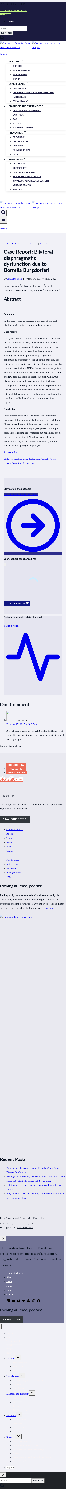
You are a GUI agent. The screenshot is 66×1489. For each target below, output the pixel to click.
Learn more (48, 908)
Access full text (11, 452)
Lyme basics (19, 88)
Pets (15, 154)
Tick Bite (17, 66)
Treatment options (23, 128)
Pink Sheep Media (25, 1228)
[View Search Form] (3, 213)
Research (43, 244)
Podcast (17, 189)
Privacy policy (26, 1218)
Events (9, 846)
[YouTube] (16, 780)
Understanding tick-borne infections (33, 93)
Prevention (19, 137)
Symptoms (18, 115)
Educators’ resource (25, 172)
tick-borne (29, 463)
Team (9, 838)
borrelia (45, 459)
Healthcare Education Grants (26, 1445)
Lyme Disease (12, 1376)
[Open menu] (3, 220)
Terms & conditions (9, 1218)
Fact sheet (11, 868)
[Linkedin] (21, 780)
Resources (19, 164)
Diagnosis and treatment (27, 111)
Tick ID (16, 79)
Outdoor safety (22, 141)
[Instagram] (11, 780)
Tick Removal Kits (13, 10)
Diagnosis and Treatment (17, 1394)
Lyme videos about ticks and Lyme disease (32, 1457)
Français (4, 54)
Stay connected (14, 819)
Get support (19, 168)
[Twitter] (7, 780)
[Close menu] (1, 1326)
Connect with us (14, 829)
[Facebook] (2, 780)
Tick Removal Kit (21, 1363)
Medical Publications (13, 244)
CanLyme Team (14, 278)
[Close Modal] (5, 564)
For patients (19, 97)
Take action (16, 769)
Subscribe (10, 1353)
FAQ (8, 877)
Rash (15, 119)
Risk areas (19, 146)
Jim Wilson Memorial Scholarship (31, 181)
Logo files (39, 1218)
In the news (12, 864)
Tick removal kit (22, 70)
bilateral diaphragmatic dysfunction (22, 459)
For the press (12, 860)
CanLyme (10, 1333)
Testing (17, 123)
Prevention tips (21, 150)
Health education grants (27, 177)
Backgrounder (13, 872)
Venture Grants (22, 185)
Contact (10, 851)
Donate (5, 15)
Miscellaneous (31, 244)
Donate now (16, 765)
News (12, 21)
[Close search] (3, 1474)
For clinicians (20, 101)
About (9, 833)
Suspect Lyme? (19, 1461)
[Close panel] (3, 1238)
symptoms (17, 463)
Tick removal (20, 75)
